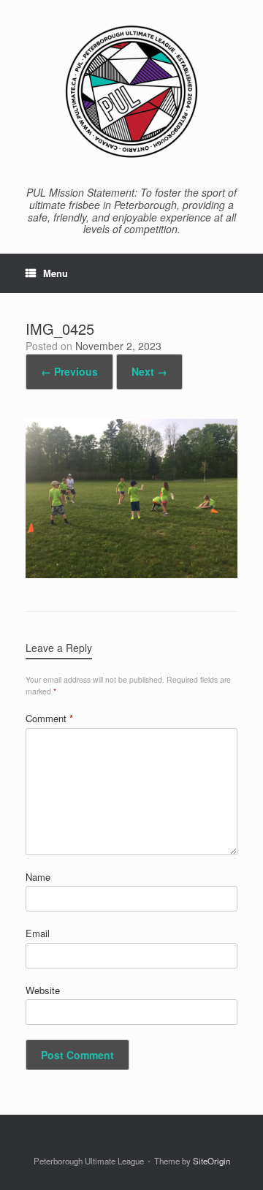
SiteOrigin (211, 1161)
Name (38, 877)
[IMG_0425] (131, 573)
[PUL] (131, 91)
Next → (149, 371)
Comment (49, 718)
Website (43, 990)
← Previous (69, 371)
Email (38, 933)
